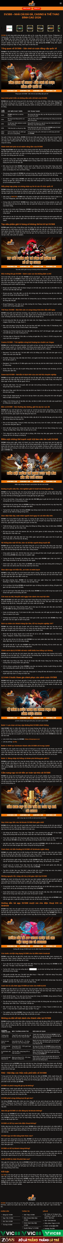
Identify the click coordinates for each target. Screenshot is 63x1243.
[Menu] (61, 3)
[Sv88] (31, 3)
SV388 (3, 1203)
